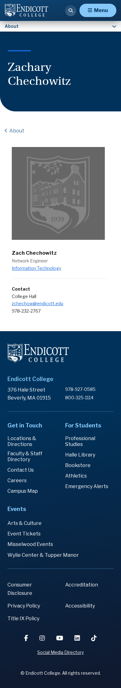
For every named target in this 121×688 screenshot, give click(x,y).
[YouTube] (60, 638)
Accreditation (81, 585)
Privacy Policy (23, 606)
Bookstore (78, 465)
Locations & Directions (21, 441)
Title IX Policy (23, 618)
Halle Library (80, 455)
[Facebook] (26, 638)
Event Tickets (24, 534)
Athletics (76, 476)
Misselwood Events (30, 544)
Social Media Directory (60, 652)
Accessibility (80, 606)
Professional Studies (80, 441)
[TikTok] (94, 638)
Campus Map (22, 491)
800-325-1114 (79, 397)
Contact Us (20, 470)
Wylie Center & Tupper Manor (43, 555)
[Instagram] (42, 638)
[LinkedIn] (77, 638)
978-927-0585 (80, 389)
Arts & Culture (24, 523)
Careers (17, 480)
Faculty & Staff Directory (24, 456)
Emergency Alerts (86, 486)
